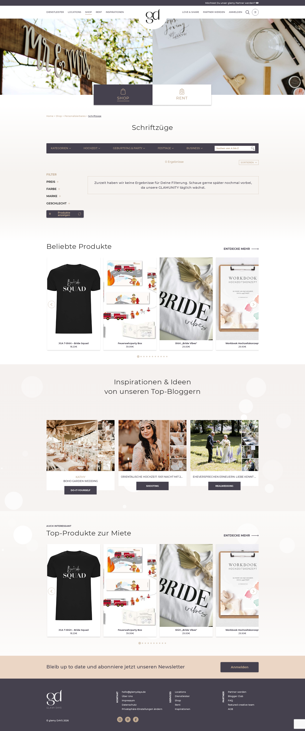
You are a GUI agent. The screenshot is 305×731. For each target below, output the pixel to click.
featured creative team (241, 704)
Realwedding (224, 486)
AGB (230, 709)
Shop (88, 12)
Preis (50, 182)
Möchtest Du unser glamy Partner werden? (230, 3)
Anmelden (235, 12)
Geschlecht (56, 203)
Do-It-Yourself (80, 490)
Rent (99, 12)
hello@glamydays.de (134, 692)
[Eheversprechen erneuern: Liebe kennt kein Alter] (224, 453)
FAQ (230, 700)
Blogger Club (235, 696)
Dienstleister (55, 12)
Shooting (152, 486)
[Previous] (51, 304)
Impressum (128, 700)
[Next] (253, 304)
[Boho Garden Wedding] (81, 455)
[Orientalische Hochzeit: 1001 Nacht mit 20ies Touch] (152, 453)
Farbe (51, 189)
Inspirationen (115, 12)
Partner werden (214, 12)
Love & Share (190, 12)
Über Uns (127, 696)
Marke (51, 196)
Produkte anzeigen (59, 214)
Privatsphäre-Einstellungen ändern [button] (142, 709)
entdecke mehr (237, 249)
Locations (74, 12)
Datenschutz (129, 704)
